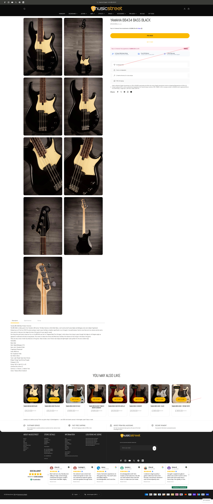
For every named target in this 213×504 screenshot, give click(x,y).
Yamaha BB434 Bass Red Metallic (116, 406)
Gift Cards (25, 446)
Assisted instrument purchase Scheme (71, 455)
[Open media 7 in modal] (43, 226)
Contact (24, 439)
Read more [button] (53, 482)
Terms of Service (67, 451)
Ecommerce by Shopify (22, 494)
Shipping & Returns (68, 439)
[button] (188, 474)
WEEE (66, 445)
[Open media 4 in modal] (83, 106)
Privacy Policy (67, 442)
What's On (25, 442)
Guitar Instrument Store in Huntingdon (92, 438)
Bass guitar (23, 328)
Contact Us (46, 458)
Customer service (33, 425)
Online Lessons (25, 447)
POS (14, 494)
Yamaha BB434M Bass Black (30, 406)
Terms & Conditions (68, 443)
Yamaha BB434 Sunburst (135, 406)
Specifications (27, 320)
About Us (24, 438)
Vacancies (66, 446)
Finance (66, 454)
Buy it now (150, 42)
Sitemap (66, 441)
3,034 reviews (38, 477)
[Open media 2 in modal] (83, 47)
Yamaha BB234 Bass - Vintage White (181, 406)
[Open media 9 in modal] (43, 286)
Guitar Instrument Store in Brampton (91, 441)
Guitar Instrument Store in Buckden (91, 439)
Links (66, 438)
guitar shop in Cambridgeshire (51, 419)
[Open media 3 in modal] (43, 106)
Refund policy (67, 453)
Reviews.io (25, 449)
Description (15, 320)
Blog (24, 441)
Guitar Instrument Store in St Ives (91, 442)
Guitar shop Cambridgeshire (90, 445)
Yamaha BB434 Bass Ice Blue (73, 406)
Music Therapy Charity (27, 445)
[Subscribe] (154, 448)
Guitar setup (67, 447)
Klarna (24, 450)
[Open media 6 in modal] (83, 166)
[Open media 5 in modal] (43, 166)
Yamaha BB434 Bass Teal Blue (52, 406)
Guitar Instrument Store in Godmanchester (93, 443)
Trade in (66, 449)
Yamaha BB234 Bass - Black (157, 406)
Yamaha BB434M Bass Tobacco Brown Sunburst (96, 407)
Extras (39, 320)
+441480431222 (48, 455)
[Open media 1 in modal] (43, 47)
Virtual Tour (25, 443)
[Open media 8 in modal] (83, 226)
